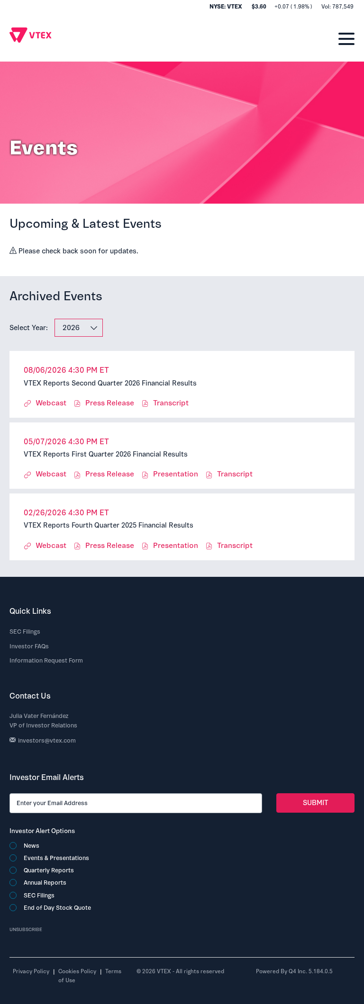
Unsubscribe (25, 929)
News (31, 846)
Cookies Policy (77, 971)
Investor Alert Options (42, 831)
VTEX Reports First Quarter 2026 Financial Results (106, 454)
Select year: (28, 327)
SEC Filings (24, 632)
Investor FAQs (29, 646)
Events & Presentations (56, 858)
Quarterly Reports (49, 870)
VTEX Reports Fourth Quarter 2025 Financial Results (108, 525)
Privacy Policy (31, 971)
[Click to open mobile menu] (346, 35)
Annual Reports (45, 883)
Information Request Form (46, 660)
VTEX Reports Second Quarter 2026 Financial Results (110, 383)
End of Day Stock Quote (57, 908)
